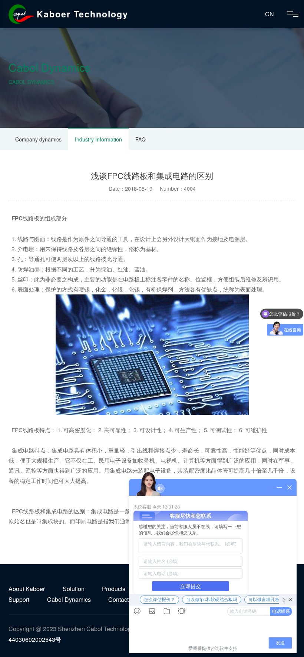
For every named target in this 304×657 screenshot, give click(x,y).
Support (19, 599)
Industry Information (98, 139)
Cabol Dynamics (69, 599)
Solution (74, 588)
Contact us (122, 599)
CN (269, 14)
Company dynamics (38, 139)
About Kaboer (27, 588)
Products (113, 588)
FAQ (140, 139)
